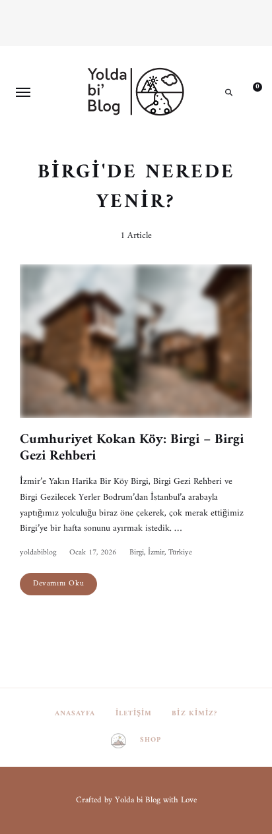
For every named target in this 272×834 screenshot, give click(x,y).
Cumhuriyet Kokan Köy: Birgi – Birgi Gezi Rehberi (132, 447)
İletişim (134, 713)
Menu (23, 92)
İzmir (156, 553)
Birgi (136, 553)
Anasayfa (75, 713)
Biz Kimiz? (194, 713)
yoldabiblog (38, 553)
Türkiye (180, 553)
